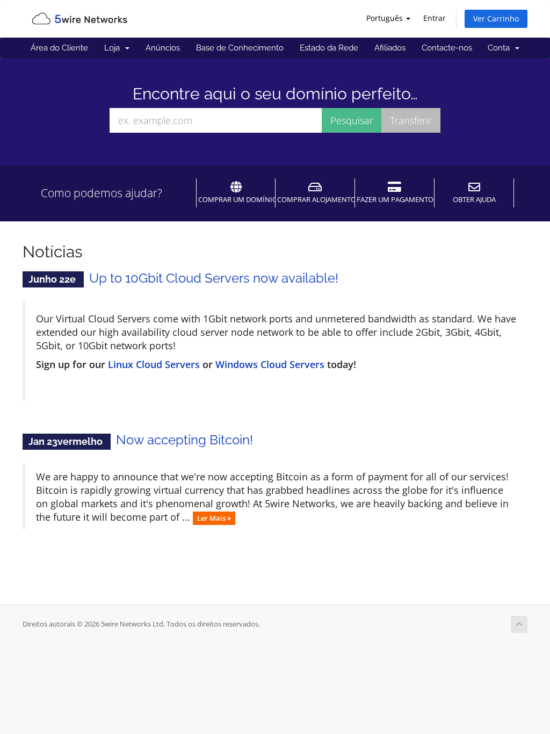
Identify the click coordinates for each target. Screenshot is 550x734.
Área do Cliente (59, 48)
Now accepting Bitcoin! (184, 440)
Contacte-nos (447, 48)
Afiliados (390, 48)
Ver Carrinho (496, 18)
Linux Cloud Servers (154, 364)
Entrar (434, 18)
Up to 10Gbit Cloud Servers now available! (213, 278)
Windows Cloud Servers (269, 364)
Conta (501, 48)
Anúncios (163, 48)
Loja (114, 48)
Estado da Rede (329, 48)
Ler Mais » (214, 518)
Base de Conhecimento (240, 48)
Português (385, 18)
